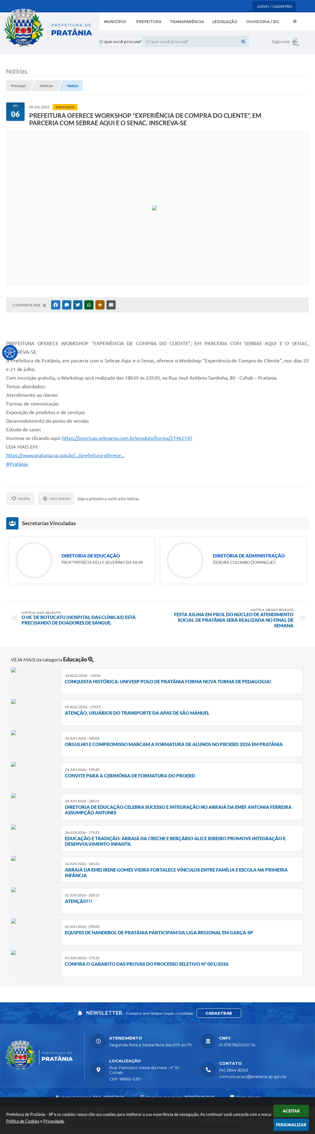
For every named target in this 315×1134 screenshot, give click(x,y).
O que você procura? (120, 41)
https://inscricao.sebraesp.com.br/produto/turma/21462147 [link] (127, 438)
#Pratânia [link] (17, 464)
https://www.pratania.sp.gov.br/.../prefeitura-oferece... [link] (65, 455)
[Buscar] (243, 41)
